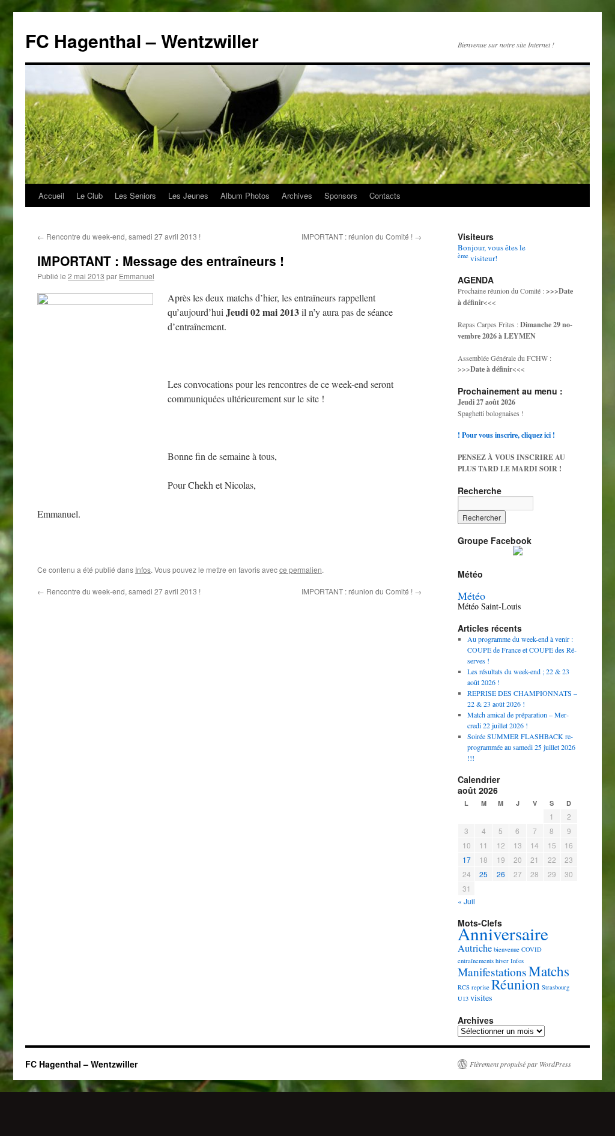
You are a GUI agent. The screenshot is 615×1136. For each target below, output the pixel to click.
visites (481, 997)
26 (501, 874)
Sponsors (340, 195)
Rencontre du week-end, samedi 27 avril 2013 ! (119, 236)
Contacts (385, 195)
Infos (143, 569)
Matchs (549, 971)
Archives (297, 195)
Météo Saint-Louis (489, 606)
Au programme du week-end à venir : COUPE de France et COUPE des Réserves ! (522, 649)
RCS (464, 987)
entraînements (476, 960)
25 (483, 874)
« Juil (466, 901)
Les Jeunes (188, 195)
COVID (531, 949)
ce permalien (300, 569)
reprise (480, 987)
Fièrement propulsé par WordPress (520, 1064)
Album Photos (245, 195)
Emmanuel (136, 276)
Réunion (515, 984)
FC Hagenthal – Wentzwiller (142, 40)
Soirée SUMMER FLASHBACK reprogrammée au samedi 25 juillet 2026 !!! (521, 747)
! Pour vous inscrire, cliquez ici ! (506, 435)
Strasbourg (555, 987)
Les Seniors (135, 195)
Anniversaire (503, 933)
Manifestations (492, 971)
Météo (471, 595)
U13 (463, 998)
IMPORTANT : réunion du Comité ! (361, 236)
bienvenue (507, 949)
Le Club (89, 195)
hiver (502, 960)
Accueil (51, 195)
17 (466, 859)
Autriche (475, 948)
